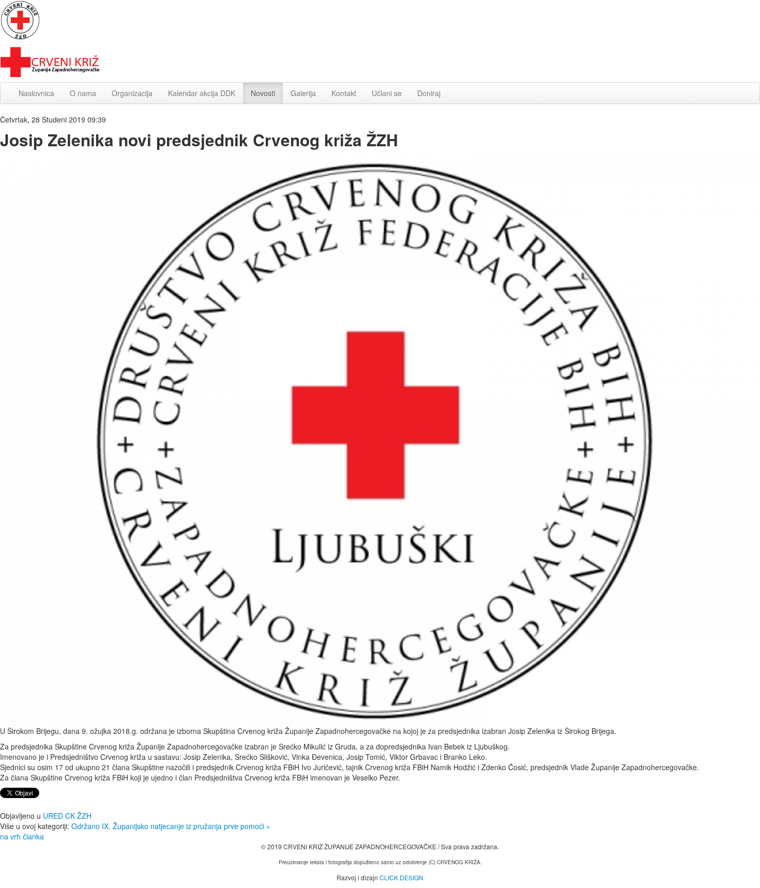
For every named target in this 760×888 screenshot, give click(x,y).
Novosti (263, 93)
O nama (83, 93)
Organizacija (132, 93)
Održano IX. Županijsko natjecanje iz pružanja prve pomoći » (170, 826)
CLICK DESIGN (401, 877)
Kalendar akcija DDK (201, 93)
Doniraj (428, 93)
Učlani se (387, 93)
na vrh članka (22, 836)
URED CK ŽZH (67, 815)
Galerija (303, 93)
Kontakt (343, 93)
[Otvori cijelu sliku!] (380, 439)
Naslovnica (36, 93)
